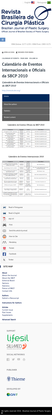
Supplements (7, 315)
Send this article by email (18, 230)
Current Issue (7, 310)
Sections (5, 283)
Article (6, 96)
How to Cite (13, 236)
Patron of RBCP (8, 288)
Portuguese (42, 2)
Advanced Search (9, 319)
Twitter (10, 260)
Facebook (12, 254)
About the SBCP (8, 278)
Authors (5, 295)
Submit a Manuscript (10, 298)
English (28, 2)
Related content (9, 117)
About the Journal (9, 275)
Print (10, 225)
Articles (5, 307)
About (4, 273)
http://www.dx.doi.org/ (11, 90)
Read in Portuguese (16, 207)
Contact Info (7, 291)
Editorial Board (8, 280)
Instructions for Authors (12, 303)
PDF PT (11, 219)
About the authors (10, 104)
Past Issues (6, 312)
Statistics (7, 111)
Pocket (11, 248)
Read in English (14, 213)
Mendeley (12, 242)
